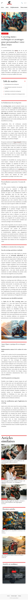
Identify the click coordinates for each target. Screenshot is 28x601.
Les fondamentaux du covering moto (12, 84)
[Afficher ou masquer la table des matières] (21, 81)
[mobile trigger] (2, 3)
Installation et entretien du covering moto (13, 91)
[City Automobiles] (9, 3)
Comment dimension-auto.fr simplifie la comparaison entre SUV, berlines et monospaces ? (14, 575)
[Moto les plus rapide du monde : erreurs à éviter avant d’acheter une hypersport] (14, 492)
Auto (14, 571)
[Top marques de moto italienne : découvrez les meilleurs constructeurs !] (14, 545)
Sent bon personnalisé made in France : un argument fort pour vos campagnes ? (13, 481)
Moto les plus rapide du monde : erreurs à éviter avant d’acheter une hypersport (12, 501)
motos (16, 50)
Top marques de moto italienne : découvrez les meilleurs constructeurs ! (12, 556)
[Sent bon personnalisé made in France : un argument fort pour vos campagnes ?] (14, 472)
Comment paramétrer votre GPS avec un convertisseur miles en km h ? (12, 461)
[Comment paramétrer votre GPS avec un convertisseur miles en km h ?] (14, 452)
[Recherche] (22, 3)
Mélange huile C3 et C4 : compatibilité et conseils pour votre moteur (13, 531)
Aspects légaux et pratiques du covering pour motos (15, 94)
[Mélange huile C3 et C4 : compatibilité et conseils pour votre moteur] (14, 520)
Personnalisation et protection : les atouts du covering (13, 88)
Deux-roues (4, 33)
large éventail (17, 142)
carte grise (21, 169)
